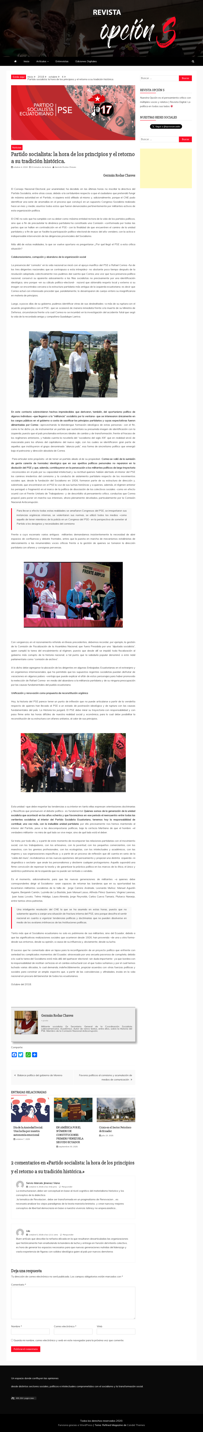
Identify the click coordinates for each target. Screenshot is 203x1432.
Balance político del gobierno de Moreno (39, 1075)
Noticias (16, 147)
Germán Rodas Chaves (57, 1015)
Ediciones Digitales (86, 61)
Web (99, 1326)
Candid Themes (136, 1425)
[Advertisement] (166, 168)
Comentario (18, 1284)
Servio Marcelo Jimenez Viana (43, 1183)
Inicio (26, 61)
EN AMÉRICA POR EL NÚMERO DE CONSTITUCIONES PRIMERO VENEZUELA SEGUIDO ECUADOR (69, 1135)
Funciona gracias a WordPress (75, 1425)
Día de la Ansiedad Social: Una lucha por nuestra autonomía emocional (28, 1131)
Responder (67, 1187)
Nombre (16, 1326)
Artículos (41, 61)
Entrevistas (62, 61)
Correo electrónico (65, 1326)
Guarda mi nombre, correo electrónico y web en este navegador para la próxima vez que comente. (69, 1340)
